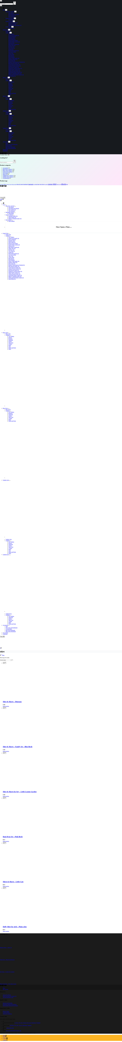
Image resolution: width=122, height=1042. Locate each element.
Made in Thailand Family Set (14, 218)
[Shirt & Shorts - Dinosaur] (20, 698)
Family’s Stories (9, 214)
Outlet (5, 634)
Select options (6, 706)
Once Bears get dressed (13, 208)
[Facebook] (1, 186)
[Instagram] (2, 186)
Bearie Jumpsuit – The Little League (8, 984)
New (4, 204)
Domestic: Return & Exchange (10, 1004)
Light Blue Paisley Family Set (15, 275)
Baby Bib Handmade (10, 630)
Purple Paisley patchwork (14, 244)
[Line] (4, 186)
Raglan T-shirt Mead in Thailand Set (16, 265)
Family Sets (5, 233)
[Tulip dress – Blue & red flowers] (5, 958)
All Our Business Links (8, 997)
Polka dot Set (11, 246)
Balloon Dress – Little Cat (6, 947)
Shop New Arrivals (10, 206)
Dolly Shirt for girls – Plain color (15, 927)
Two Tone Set (11, 251)
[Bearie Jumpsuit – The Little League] (5, 982)
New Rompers (11, 211)
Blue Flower (11, 258)
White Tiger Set (11, 248)
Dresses (10, 337)
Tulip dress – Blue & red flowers (7, 959)
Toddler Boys (6, 554)
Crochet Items (9, 629)
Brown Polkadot (12, 239)
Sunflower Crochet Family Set (15, 271)
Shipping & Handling (7, 1003)
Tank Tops (10, 342)
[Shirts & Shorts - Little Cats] (20, 878)
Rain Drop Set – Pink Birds (13, 837)
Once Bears (11, 207)
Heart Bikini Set (12, 279)
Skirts (9, 349)
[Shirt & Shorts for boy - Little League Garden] (20, 788)
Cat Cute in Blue (12, 254)
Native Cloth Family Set (13, 261)
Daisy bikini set (11, 242)
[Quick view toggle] (4, 663)
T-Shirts (10, 344)
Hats (7, 626)
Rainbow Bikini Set (12, 262)
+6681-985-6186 (10, 1028)
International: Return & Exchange (10, 1005)
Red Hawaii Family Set (13, 270)
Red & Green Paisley (13, 243)
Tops (9, 346)
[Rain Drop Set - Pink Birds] (20, 833)
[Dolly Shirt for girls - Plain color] (20, 923)
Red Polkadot (11, 260)
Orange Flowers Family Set (14, 268)
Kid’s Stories (8, 219)
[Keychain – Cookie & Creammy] (5, 970)
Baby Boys (5, 408)
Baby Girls (5, 332)
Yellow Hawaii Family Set (14, 273)
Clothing (8, 235)
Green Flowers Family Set (14, 267)
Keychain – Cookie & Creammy (7, 971)
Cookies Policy (6, 1012)
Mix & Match (11, 221)
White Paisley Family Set (14, 272)
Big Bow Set (11, 249)
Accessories (5, 625)
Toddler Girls (6, 480)
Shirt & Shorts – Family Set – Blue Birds (17, 747)
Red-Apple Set (11, 263)
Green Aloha (11, 257)
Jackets (10, 341)
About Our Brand (7, 995)
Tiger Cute (10, 256)
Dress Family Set (12, 217)
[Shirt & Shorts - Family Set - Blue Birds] (20, 743)
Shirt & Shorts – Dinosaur (12, 702)
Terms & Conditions (7, 1013)
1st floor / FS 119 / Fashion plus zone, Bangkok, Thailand (27, 1022)
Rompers (10, 339)
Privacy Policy (6, 1011)
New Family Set (12, 209)
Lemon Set (10, 252)
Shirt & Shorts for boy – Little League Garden (20, 792)
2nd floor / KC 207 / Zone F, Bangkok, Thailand (20, 1025)
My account (5, 989)
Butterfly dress (11, 241)
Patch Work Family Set (13, 253)
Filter (3, 655)
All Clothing (11, 237)
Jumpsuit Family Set (13, 216)
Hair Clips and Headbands (11, 627)
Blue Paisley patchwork (13, 247)
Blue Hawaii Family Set (13, 266)
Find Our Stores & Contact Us (9, 996)
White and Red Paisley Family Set (16, 277)
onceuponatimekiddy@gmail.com (13, 1030)
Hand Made (11, 213)
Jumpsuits (10, 340)
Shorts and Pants (12, 347)
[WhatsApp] (5, 186)
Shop (4, 988)
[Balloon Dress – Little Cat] (5, 946)
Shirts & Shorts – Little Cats (13, 882)
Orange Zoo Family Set (13, 238)
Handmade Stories (10, 212)
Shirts (9, 345)
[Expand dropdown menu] (15, 206)
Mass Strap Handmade (11, 631)
